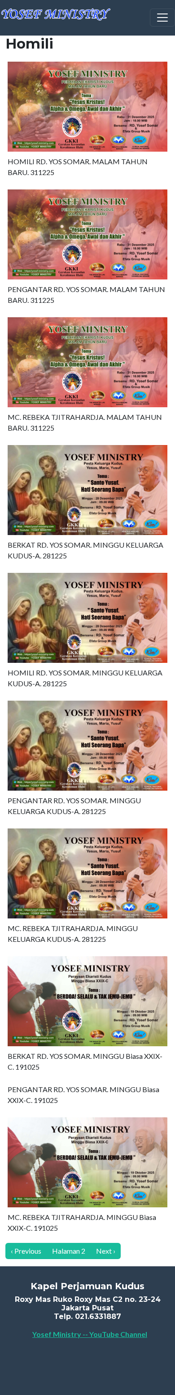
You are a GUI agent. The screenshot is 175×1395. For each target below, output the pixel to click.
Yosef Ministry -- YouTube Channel (89, 1334)
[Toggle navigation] (162, 18)
